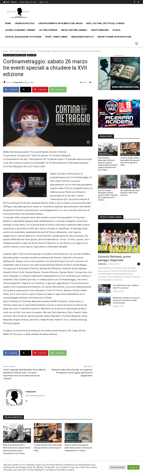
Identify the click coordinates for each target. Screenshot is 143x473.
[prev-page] (5, 459)
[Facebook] (134, 2)
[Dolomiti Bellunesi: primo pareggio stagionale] (119, 238)
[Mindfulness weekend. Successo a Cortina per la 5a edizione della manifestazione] (104, 301)
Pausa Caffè (31, 55)
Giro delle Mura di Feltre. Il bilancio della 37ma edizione (130, 192)
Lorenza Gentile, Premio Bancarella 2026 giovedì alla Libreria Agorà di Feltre (48, 448)
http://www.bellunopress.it (35, 396)
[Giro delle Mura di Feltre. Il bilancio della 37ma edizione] (130, 181)
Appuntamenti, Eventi (42, 441)
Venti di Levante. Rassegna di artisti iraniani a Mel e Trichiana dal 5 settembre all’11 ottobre (78, 448)
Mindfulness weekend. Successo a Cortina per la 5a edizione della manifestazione (126, 300)
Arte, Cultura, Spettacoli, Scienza (22, 51)
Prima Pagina (103, 252)
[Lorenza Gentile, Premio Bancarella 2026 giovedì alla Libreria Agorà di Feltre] (48, 433)
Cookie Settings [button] (117, 467)
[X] (138, 2)
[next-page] (9, 459)
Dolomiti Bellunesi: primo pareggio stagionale (114, 258)
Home (5, 51)
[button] (136, 43)
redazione (18, 82)
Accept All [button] (133, 467)
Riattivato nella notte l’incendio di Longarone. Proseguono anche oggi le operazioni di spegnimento (72, 372)
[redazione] (5, 82)
